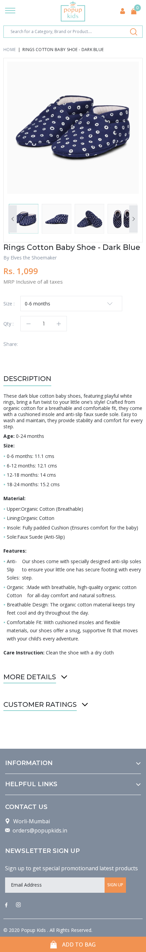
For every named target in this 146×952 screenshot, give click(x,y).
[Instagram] (18, 905)
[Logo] (73, 11)
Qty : (8, 323)
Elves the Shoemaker (34, 257)
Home (9, 49)
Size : (9, 303)
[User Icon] (123, 11)
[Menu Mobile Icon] (10, 11)
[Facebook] (6, 905)
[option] (73, 128)
